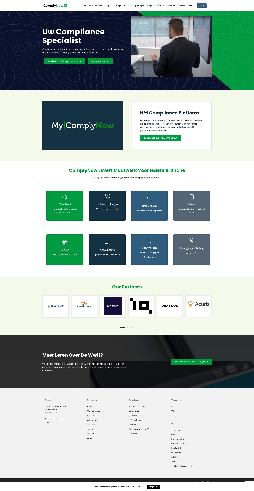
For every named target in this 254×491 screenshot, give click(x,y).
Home (89, 406)
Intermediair (176, 452)
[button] (122, 327)
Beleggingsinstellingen (180, 443)
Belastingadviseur (178, 439)
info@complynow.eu (57, 406)
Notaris (174, 461)
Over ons (90, 433)
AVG (172, 406)
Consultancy (134, 411)
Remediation (134, 424)
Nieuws (90, 429)
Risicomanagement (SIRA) (139, 429)
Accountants (107, 249)
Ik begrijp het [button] (153, 487)
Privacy (48, 422)
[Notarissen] (191, 197)
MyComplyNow (135, 420)
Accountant (175, 430)
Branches (90, 415)
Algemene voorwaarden (54, 419)
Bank (173, 434)
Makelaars (65, 204)
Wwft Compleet (93, 411)
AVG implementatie (137, 406)
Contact (90, 438)
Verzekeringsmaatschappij (181, 466)
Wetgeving (91, 424)
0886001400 (53, 409)
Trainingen (133, 433)
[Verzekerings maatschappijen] (149, 240)
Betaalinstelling (177, 448)
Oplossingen (92, 420)
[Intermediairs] (149, 199)
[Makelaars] (64, 197)
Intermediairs (149, 205)
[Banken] (64, 243)
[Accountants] (107, 243)
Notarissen (191, 204)
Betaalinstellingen (107, 204)
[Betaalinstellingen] (107, 197)
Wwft (173, 415)
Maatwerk (133, 415)
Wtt (172, 411)
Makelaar (174, 457)
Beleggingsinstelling (191, 248)
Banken (64, 249)
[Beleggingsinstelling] (191, 241)
